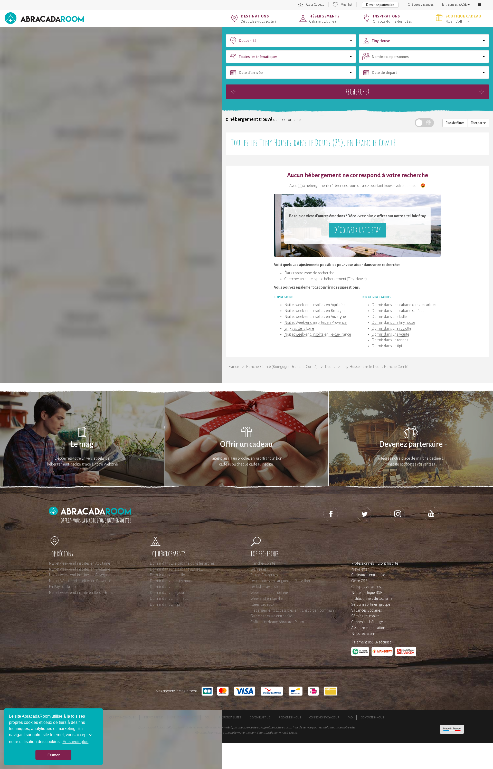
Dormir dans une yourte (390, 334)
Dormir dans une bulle (389, 317)
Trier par (477, 123)
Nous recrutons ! (364, 634)
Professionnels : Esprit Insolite (374, 563)
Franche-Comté (262, 563)
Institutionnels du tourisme (372, 598)
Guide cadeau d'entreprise (271, 616)
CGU (207, 717)
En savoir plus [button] (75, 741)
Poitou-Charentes (264, 575)
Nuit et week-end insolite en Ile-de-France (317, 334)
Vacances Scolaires (366, 610)
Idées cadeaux (262, 604)
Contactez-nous (372, 717)
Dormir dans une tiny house (393, 322)
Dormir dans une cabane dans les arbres (404, 305)
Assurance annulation (368, 628)
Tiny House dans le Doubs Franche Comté (375, 367)
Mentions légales (184, 717)
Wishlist (346, 4)
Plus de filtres (455, 123)
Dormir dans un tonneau (391, 340)
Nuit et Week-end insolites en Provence (315, 322)
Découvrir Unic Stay (357, 230)
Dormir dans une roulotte (391, 328)
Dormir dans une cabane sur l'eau (398, 311)
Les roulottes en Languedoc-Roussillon (280, 581)
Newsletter (360, 569)
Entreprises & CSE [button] (454, 4)
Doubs (330, 367)
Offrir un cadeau (246, 444)
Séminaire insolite (365, 616)
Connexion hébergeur (368, 622)
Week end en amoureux (269, 593)
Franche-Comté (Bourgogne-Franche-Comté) (282, 367)
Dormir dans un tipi (387, 346)
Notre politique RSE (366, 593)
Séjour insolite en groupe (370, 604)
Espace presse (153, 717)
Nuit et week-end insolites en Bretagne (315, 311)
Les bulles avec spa (265, 587)
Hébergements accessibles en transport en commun (292, 610)
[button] (479, 4)
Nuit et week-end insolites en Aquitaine (315, 305)
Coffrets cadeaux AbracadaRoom (277, 622)
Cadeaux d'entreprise (368, 575)
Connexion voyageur (324, 717)
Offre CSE (359, 581)
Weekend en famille (266, 598)
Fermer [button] (54, 755)
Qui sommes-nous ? (122, 717)
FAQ (350, 717)
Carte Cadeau (315, 4)
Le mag (82, 444)
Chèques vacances (421, 4)
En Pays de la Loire (299, 328)
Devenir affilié (260, 717)
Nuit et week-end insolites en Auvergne (315, 317)
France (233, 367)
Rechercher (357, 91)
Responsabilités (230, 717)
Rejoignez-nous (290, 717)
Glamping (258, 569)
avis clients (290, 732)
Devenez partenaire (380, 5)
